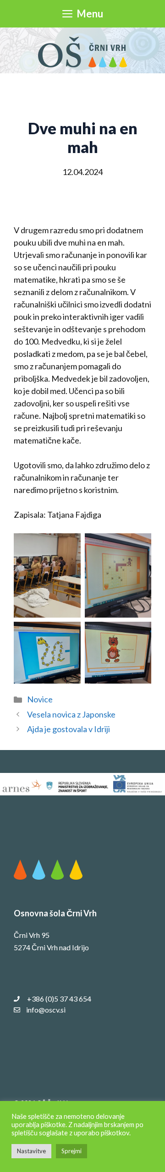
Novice (40, 699)
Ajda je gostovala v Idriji (68, 729)
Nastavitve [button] (31, 1151)
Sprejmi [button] (71, 1151)
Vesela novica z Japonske (71, 714)
